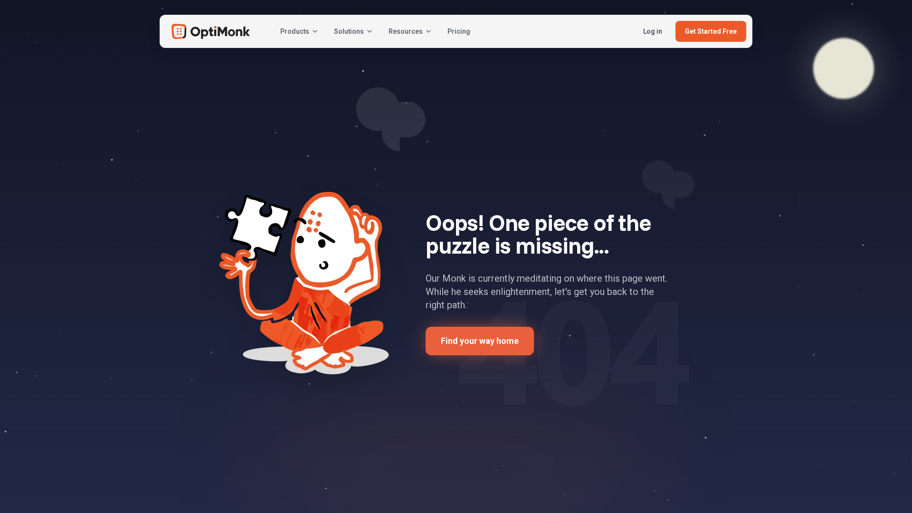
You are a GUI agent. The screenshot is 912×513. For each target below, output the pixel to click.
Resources (406, 31)
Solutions (349, 31)
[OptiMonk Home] (210, 31)
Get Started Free (711, 31)
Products (294, 31)
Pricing (458, 31)
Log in (652, 31)
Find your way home (480, 341)
